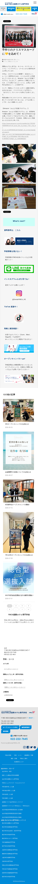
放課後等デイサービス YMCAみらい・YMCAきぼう (16, 806)
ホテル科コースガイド (11, 669)
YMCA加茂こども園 (7, 794)
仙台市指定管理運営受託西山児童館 (11, 817)
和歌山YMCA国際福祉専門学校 (10, 865)
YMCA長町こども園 (7, 798)
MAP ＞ (32, 718)
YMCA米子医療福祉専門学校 (10, 869)
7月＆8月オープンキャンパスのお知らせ (19, 555)
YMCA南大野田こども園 (8, 790)
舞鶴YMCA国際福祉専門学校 (10, 853)
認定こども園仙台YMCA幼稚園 (10, 775)
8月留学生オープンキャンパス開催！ (17, 505)
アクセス (3, 9)
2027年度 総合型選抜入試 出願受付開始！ (19, 595)
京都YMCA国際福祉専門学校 (10, 850)
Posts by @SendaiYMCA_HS (10, 743)
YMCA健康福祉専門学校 (8, 842)
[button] (35, 2)
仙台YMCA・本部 (6, 771)
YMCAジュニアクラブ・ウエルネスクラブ (13, 783)
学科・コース (17, 755)
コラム (18, 59)
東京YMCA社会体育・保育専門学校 (11, 830)
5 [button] (9, 609)
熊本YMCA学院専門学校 (8, 876)
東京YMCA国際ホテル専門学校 (10, 823)
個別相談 (35, 9)
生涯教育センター (19, 761)
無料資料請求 (12, 9)
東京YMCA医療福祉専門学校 (10, 827)
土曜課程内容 (8, 695)
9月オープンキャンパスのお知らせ (17, 424)
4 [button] (28, 605)
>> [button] (28, 609)
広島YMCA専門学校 (7, 861)
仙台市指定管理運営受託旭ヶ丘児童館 (12, 809)
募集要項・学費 (29, 755)
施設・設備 (14, 758)
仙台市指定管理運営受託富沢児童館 (11, 813)
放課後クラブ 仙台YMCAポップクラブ (12, 802)
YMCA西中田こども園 (8, 786)
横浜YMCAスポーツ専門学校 (10, 838)
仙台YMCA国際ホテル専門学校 (10, 779)
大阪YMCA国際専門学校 (8, 857)
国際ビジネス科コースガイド (15, 687)
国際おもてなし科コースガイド (14, 680)
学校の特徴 (8, 755)
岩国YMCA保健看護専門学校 (10, 873)
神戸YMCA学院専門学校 (8, 846)
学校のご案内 (23, 758)
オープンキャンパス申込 (24, 9)
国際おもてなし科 (13, 61)
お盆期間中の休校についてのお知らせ (18, 472)
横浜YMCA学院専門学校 (8, 834)
